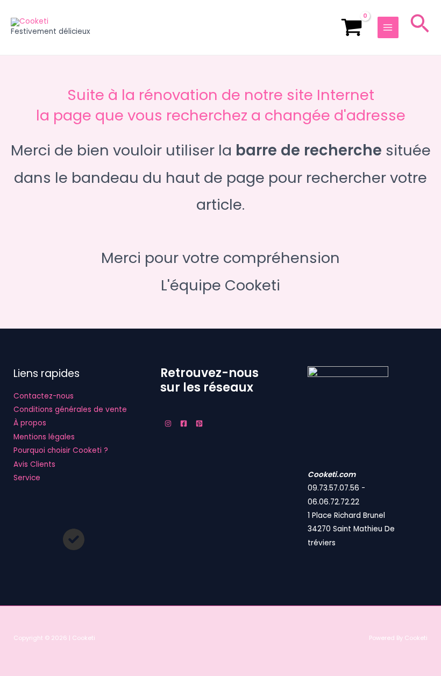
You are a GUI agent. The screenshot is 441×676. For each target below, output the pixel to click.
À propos (29, 423)
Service (26, 478)
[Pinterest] (199, 423)
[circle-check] (73, 539)
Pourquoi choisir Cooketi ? (60, 450)
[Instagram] (168, 423)
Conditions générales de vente (70, 409)
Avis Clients (34, 464)
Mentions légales (44, 437)
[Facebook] (183, 423)
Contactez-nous (43, 396)
